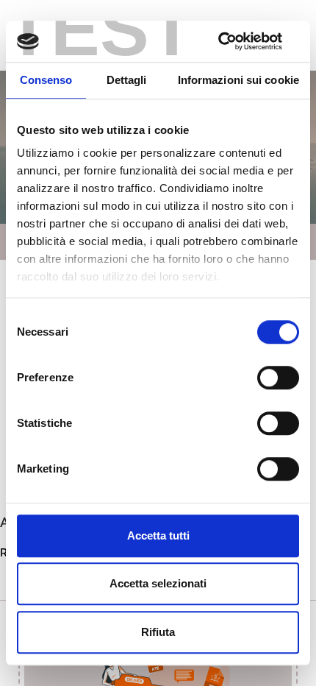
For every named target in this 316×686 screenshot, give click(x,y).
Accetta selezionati (158, 583)
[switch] (278, 377)
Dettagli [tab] (127, 80)
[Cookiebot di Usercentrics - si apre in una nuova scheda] (234, 41)
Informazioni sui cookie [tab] (238, 80)
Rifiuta (158, 632)
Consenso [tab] (46, 80)
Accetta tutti (158, 535)
